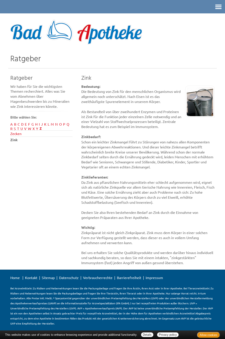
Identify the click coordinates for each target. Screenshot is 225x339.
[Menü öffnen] (218, 6)
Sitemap (48, 277)
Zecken (16, 133)
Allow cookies (208, 335)
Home (15, 277)
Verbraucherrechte (97, 277)
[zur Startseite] (112, 32)
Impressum (154, 277)
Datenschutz (69, 277)
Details (147, 334)
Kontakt (31, 277)
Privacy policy (168, 334)
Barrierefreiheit (129, 277)
